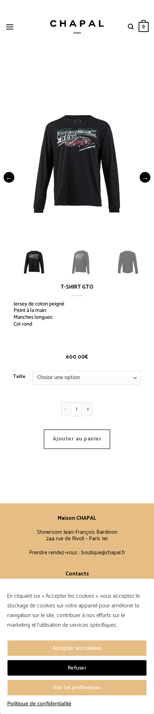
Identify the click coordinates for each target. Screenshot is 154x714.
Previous (9, 177)
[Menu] (9, 27)
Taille (19, 376)
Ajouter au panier (77, 439)
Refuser (77, 667)
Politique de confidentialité (39, 704)
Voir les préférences (77, 687)
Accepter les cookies (77, 648)
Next (145, 177)
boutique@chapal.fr (103, 552)
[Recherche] (131, 27)
